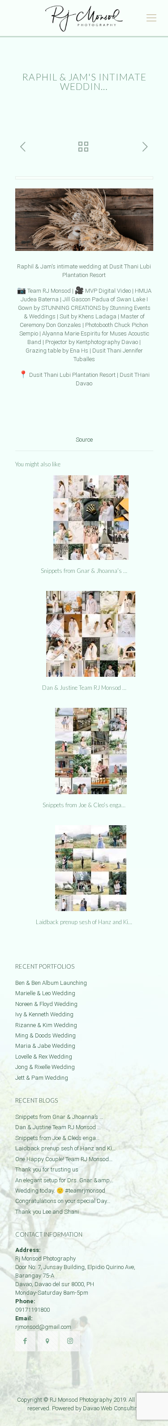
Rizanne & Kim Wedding (46, 1025)
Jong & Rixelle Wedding (45, 1067)
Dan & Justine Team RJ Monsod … (84, 687)
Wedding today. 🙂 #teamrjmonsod (60, 1190)
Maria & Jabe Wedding (45, 1045)
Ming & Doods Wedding (45, 1035)
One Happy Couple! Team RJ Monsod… (63, 1159)
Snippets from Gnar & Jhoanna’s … (84, 570)
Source (84, 439)
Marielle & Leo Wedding (45, 993)
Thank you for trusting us (46, 1169)
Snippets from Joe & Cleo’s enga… (84, 805)
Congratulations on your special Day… (62, 1201)
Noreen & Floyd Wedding (46, 1004)
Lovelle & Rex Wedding (43, 1056)
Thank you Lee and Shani (47, 1211)
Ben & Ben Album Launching (51, 982)
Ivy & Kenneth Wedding (44, 1014)
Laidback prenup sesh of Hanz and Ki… (84, 921)
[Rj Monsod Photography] (84, 17)
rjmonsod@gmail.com (43, 1326)
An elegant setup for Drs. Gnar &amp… (64, 1180)
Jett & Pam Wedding (41, 1077)
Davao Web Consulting (112, 1408)
